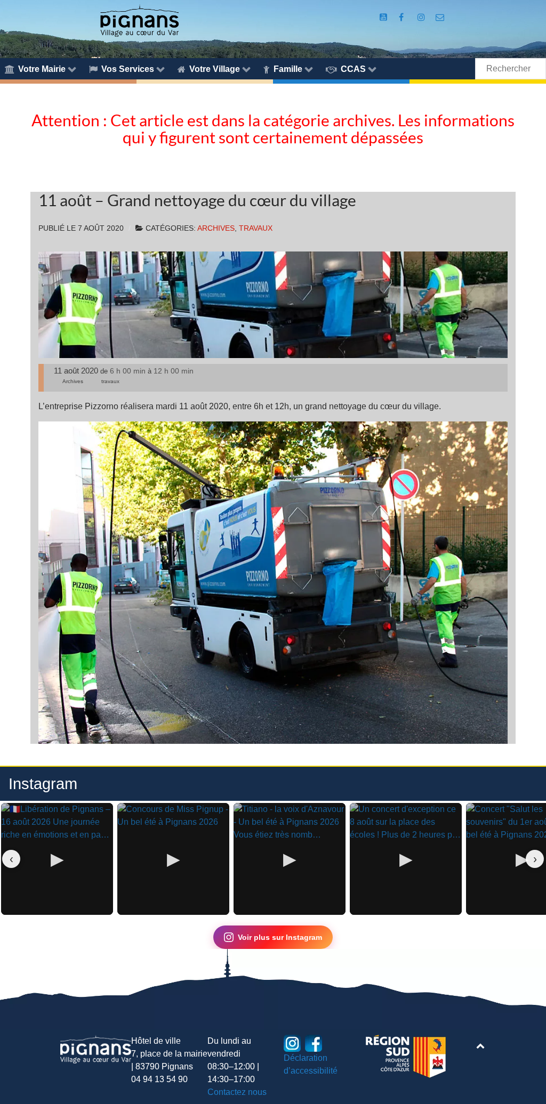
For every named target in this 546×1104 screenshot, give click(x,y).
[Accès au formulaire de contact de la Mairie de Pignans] (440, 17)
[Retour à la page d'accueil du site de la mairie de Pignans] (139, 20)
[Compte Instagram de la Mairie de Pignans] (422, 17)
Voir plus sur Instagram (280, 937)
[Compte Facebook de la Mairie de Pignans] (402, 17)
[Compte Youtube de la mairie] (384, 17)
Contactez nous (237, 1092)
